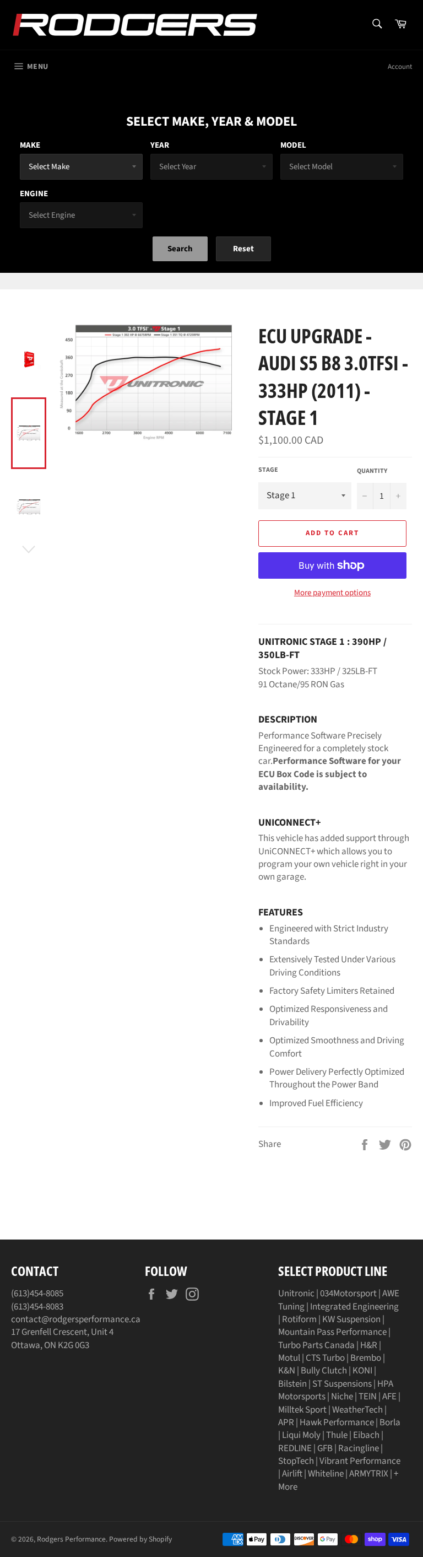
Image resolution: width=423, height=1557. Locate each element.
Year (159, 145)
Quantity (372, 471)
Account (400, 67)
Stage (268, 470)
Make (30, 145)
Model (293, 145)
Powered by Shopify (140, 1539)
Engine (34, 194)
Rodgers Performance (71, 1539)
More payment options (332, 593)
